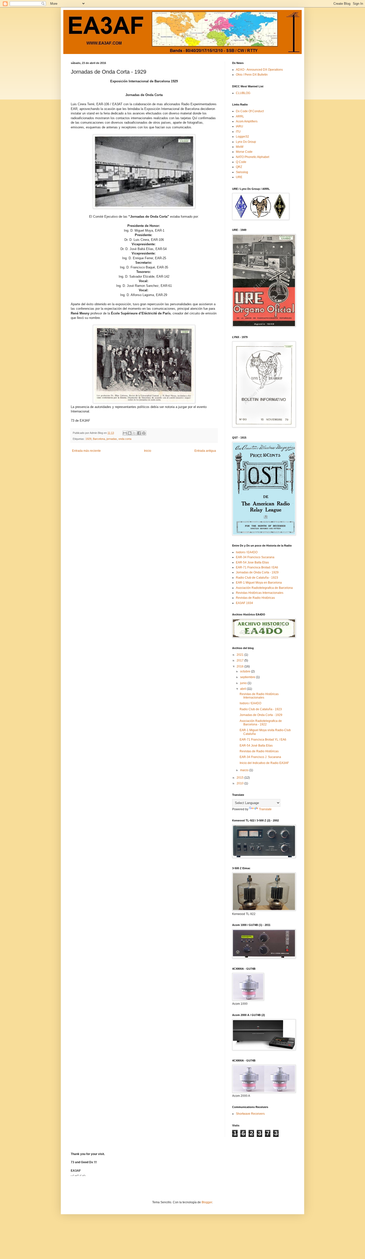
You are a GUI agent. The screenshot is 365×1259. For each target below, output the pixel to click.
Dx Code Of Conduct (250, 111)
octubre (245, 671)
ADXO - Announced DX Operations (259, 69)
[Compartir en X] (134, 433)
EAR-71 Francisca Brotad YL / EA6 (263, 739)
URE (239, 177)
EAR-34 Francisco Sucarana (255, 557)
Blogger (207, 1202)
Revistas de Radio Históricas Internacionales (259, 695)
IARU (239, 126)
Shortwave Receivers (250, 1113)
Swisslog (242, 172)
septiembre (248, 677)
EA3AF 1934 (244, 603)
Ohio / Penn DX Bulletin (252, 74)
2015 (240, 777)
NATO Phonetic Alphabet (252, 157)
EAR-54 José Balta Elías (256, 745)
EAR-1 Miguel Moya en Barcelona (259, 582)
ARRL (240, 116)
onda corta (124, 438)
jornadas (112, 438)
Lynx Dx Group (246, 142)
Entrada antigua (205, 451)
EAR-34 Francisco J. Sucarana (260, 757)
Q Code (241, 162)
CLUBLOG (243, 93)
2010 (240, 783)
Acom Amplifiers (246, 121)
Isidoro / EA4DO (246, 552)
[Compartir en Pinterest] (143, 433)
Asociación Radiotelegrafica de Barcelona (264, 588)
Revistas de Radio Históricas (255, 598)
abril (243, 689)
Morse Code (244, 151)
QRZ (239, 167)
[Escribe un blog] (129, 433)
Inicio (147, 451)
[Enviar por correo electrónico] (124, 433)
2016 (240, 666)
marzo (244, 770)
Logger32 (242, 136)
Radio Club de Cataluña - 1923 (257, 577)
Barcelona (99, 438)
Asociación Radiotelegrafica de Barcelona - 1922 (261, 722)
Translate (265, 809)
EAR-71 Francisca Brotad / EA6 (257, 567)
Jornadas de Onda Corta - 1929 (257, 572)
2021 (240, 654)
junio (244, 683)
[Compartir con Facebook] (139, 433)
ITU (238, 131)
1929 (88, 438)
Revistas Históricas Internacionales (259, 593)
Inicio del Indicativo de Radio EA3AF (264, 763)
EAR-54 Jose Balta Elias (252, 562)
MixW (239, 147)
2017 (240, 660)
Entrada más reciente (86, 451)
